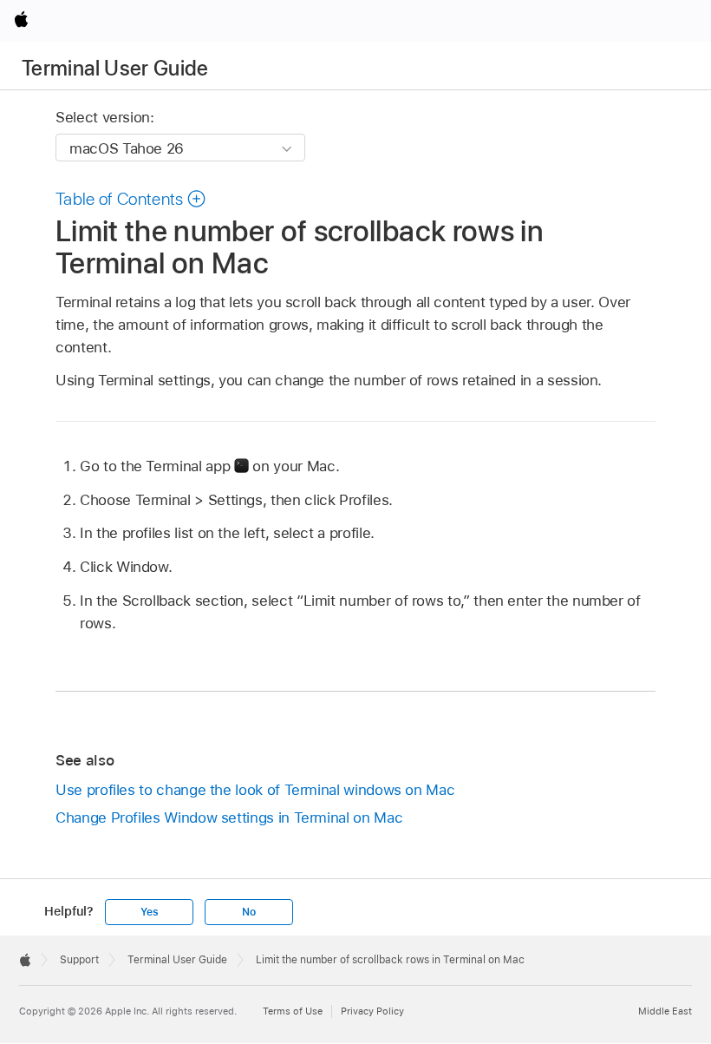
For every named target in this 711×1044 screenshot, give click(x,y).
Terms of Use (293, 1011)
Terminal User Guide (115, 68)
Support (79, 960)
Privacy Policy (372, 1011)
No (249, 912)
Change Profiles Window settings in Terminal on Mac (228, 817)
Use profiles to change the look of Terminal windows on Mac (254, 789)
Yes (149, 912)
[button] (130, 198)
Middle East (665, 1011)
